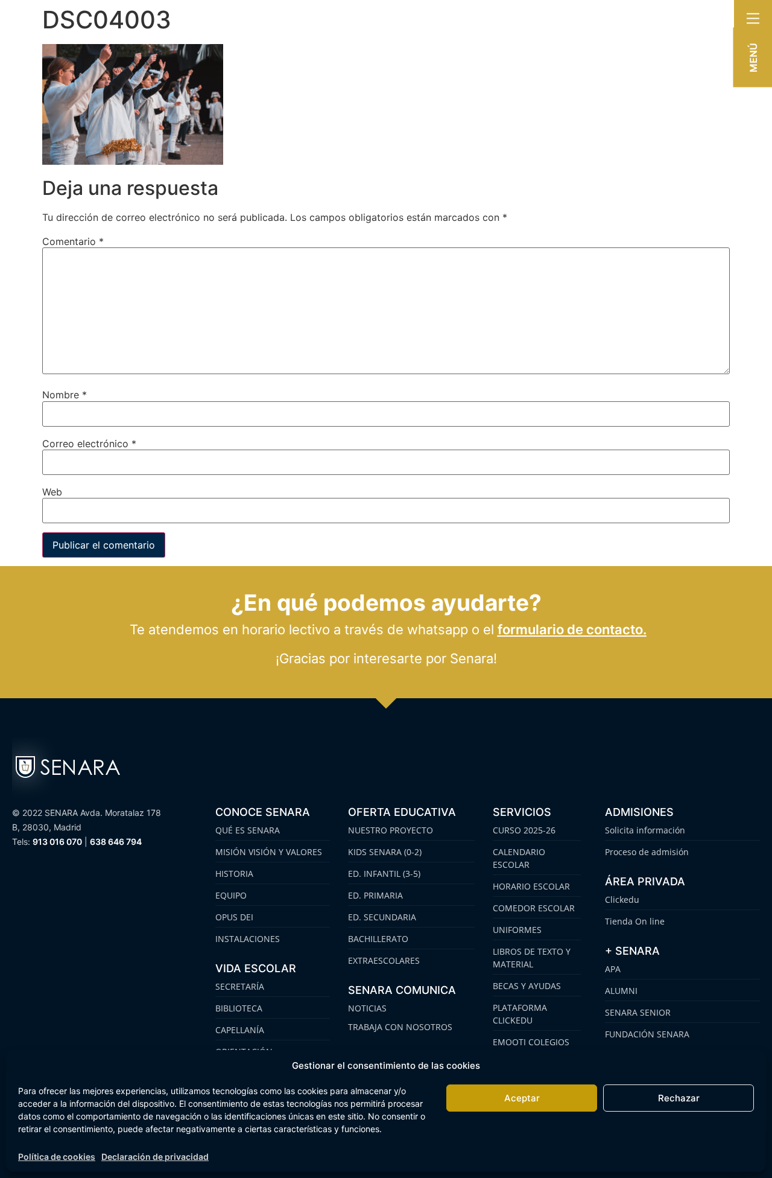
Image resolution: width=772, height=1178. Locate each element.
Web (52, 492)
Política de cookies (56, 1156)
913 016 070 (57, 841)
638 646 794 (116, 841)
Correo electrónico (89, 443)
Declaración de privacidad (155, 1156)
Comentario (73, 241)
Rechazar (679, 1098)
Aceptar (522, 1098)
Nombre (64, 395)
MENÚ (753, 57)
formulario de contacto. (572, 629)
